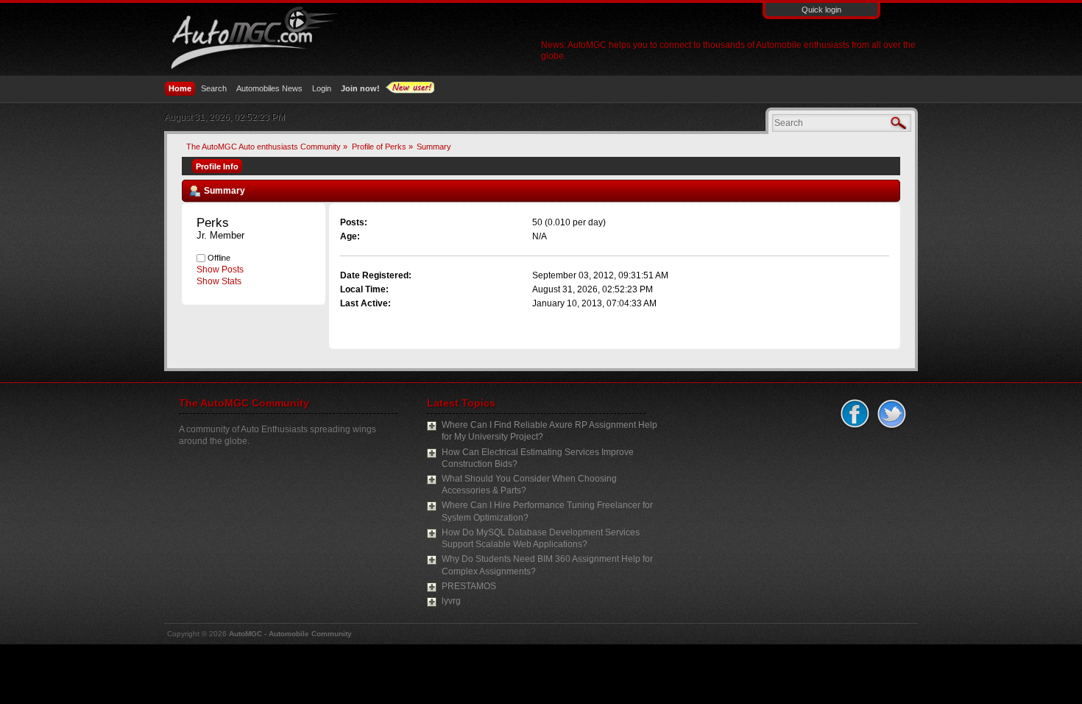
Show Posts (220, 269)
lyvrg (451, 601)
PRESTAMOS (469, 586)
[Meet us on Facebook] (853, 414)
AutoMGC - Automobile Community (290, 634)
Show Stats (219, 281)
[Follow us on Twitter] (889, 414)
